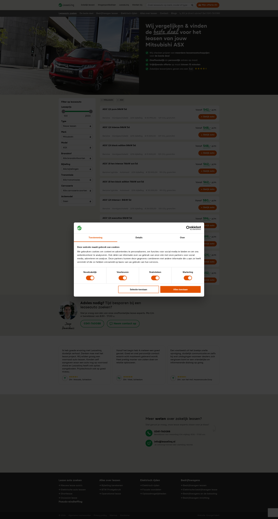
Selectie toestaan (138, 289)
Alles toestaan (180, 289)
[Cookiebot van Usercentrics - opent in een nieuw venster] (188, 228)
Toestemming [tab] (95, 237)
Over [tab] (182, 237)
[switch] (123, 277)
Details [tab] (139, 237)
